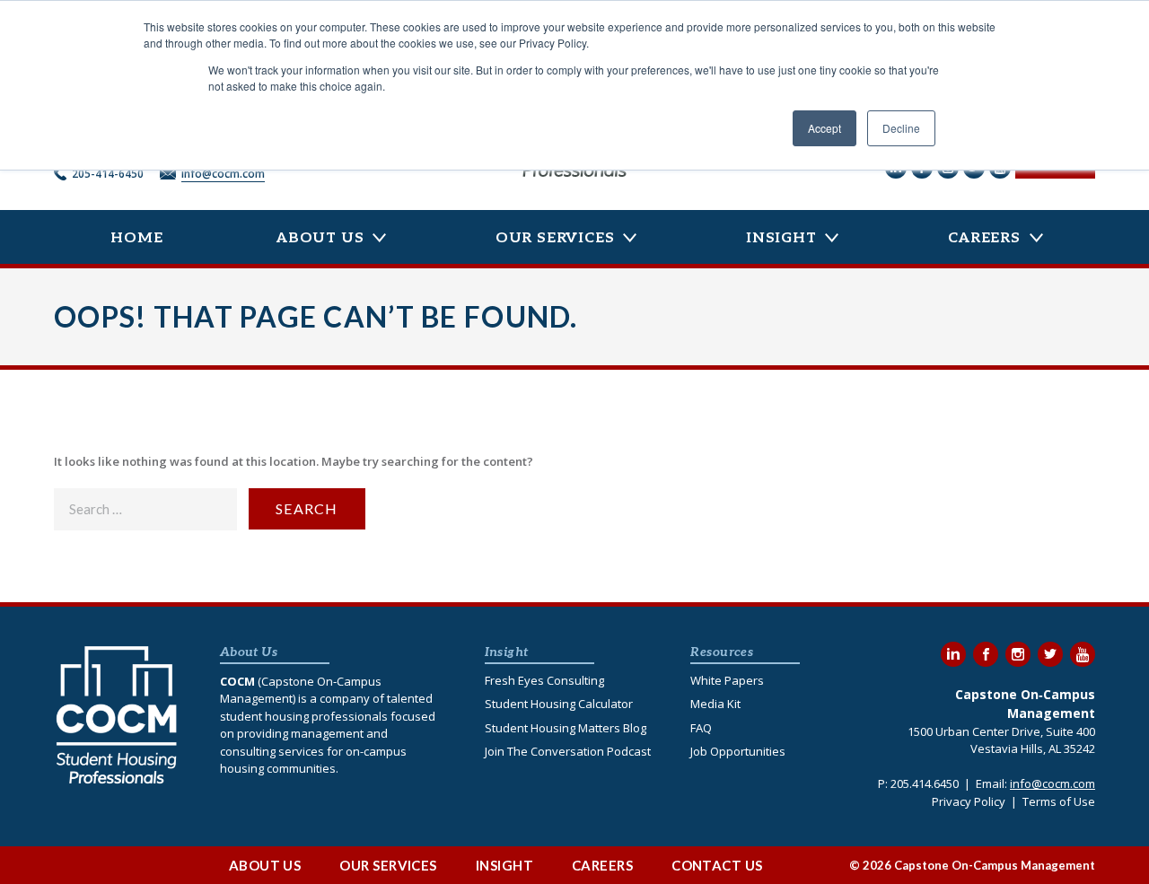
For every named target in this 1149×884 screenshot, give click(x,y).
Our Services (555, 238)
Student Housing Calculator (559, 704)
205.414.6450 (924, 783)
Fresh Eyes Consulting (544, 680)
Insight (781, 238)
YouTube (1082, 654)
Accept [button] (824, 128)
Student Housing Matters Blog (565, 728)
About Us (320, 238)
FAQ (701, 728)
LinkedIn (953, 654)
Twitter (1050, 654)
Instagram (1018, 654)
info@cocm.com (223, 173)
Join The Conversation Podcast (568, 751)
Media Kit (715, 704)
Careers (984, 238)
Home (136, 238)
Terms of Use (1058, 801)
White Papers (727, 680)
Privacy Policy (968, 801)
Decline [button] (901, 128)
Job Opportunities (737, 751)
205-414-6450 (108, 173)
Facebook (985, 654)
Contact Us (717, 865)
